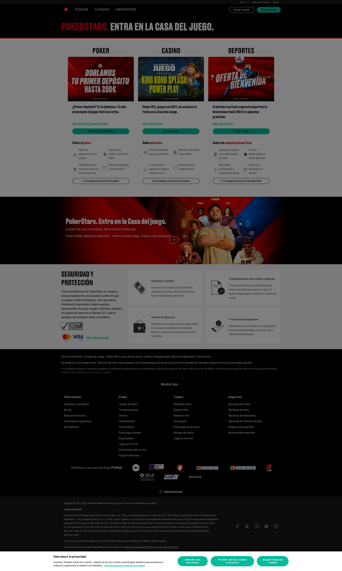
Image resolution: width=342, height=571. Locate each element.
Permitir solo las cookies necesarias (232, 561)
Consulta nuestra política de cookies (124, 565)
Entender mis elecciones (192, 561)
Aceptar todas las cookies (273, 561)
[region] (171, 561)
